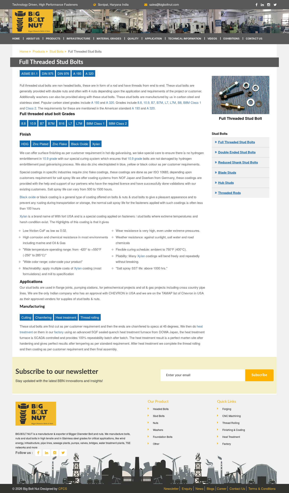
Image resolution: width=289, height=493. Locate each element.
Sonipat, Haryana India (113, 4)
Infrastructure (78, 38)
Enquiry (187, 488)
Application (153, 38)
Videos (212, 38)
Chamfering (43, 317)
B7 (153, 102)
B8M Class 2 (118, 123)
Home (16, 38)
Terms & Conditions (262, 488)
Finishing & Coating (233, 430)
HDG (25, 144)
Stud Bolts (57, 51)
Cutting (26, 317)
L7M (173, 102)
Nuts (155, 423)
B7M (160, 102)
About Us (33, 38)
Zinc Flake (59, 144)
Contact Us (254, 38)
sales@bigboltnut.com (164, 4)
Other (156, 443)
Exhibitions (231, 38)
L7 (166, 102)
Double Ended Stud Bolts (237, 152)
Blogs (211, 488)
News (199, 488)
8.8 (140, 102)
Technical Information (184, 38)
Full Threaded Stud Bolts (236, 142)
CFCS (62, 488)
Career (221, 488)
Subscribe (259, 375)
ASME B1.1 (29, 73)
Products (53, 38)
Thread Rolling (230, 423)
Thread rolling (89, 317)
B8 (180, 102)
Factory (226, 443)
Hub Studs (226, 182)
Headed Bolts (161, 409)
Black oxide (28, 197)
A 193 (77, 73)
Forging (226, 409)
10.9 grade (50, 158)
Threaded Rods (229, 192)
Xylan (96, 144)
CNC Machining (231, 416)
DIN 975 (47, 73)
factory (59, 332)
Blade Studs (227, 172)
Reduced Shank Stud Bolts (238, 162)
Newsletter (171, 488)
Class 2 (31, 108)
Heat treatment (66, 317)
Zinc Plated (40, 144)
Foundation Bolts (162, 436)
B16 (61, 123)
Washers (158, 430)
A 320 (89, 73)
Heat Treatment (231, 436)
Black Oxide (79, 144)
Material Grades (109, 38)
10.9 (146, 102)
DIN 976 (63, 73)
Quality (133, 38)
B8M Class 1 (192, 102)
